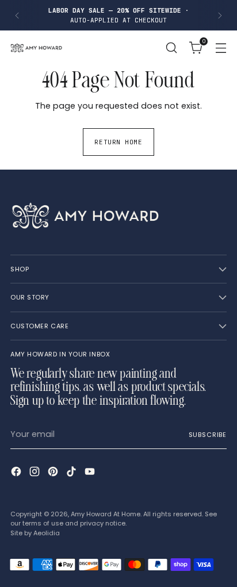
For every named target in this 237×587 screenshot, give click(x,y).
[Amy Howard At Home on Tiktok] (72, 473)
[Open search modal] (171, 48)
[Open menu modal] (220, 48)
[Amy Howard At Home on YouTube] (91, 473)
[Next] (219, 15)
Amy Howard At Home (105, 514)
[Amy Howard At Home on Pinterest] (54, 473)
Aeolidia (46, 533)
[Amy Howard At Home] (36, 47)
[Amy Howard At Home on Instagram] (36, 473)
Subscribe (208, 434)
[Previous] (17, 15)
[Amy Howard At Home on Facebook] (17, 473)
